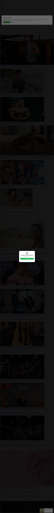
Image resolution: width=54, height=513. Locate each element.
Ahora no (27, 260)
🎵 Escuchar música (27, 258)
